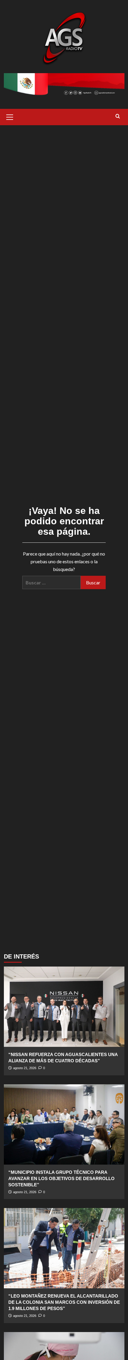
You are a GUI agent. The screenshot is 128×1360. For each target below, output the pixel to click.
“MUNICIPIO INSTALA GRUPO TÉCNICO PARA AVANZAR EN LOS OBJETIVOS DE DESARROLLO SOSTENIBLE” (61, 1178)
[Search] (117, 116)
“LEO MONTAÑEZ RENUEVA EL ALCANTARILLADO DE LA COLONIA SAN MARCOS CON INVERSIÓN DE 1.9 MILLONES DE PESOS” (64, 1302)
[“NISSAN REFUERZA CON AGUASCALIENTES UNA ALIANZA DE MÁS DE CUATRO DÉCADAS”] (64, 1007)
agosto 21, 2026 (24, 1068)
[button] (10, 116)
